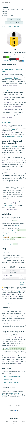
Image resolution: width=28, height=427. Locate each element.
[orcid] (17, 418)
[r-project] (14, 418)
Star (15, 26)
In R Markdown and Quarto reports (12, 70)
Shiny (13, 129)
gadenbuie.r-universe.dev (13, 233)
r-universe (10, 23)
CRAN (18, 19)
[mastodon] (11, 418)
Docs (10, 19)
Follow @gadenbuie (7, 26)
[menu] (3, 2)
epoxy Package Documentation (13, 376)
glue (13, 52)
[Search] (24, 3)
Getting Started (7, 205)
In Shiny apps (6, 122)
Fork (18, 26)
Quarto (16, 78)
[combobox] (24, 3)
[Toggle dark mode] (13, 2)
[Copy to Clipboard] (25, 235)
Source (20, 23)
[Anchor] (17, 64)
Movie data (6, 169)
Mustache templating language (13, 136)
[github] (12, 418)
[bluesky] (10, 418)
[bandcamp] (16, 418)
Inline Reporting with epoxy (12, 382)
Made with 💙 (13, 410)
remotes (17, 225)
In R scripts (6, 90)
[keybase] (15, 418)
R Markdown (8, 78)
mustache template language (21, 282)
